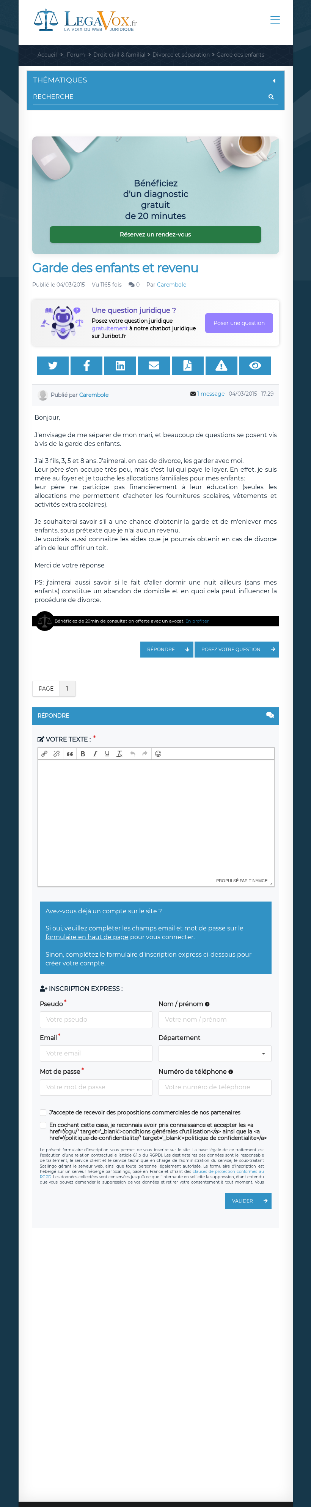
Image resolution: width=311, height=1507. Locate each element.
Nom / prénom (182, 1004)
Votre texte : (68, 739)
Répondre (161, 649)
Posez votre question (231, 649)
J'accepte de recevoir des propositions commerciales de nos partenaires (144, 1112)
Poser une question (239, 323)
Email (48, 1037)
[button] (44, 754)
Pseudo (51, 1004)
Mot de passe (60, 1071)
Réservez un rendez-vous (155, 234)
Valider (242, 1201)
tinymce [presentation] (258, 880)
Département (180, 1037)
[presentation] (44, 753)
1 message (211, 393)
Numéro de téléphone (193, 1071)
